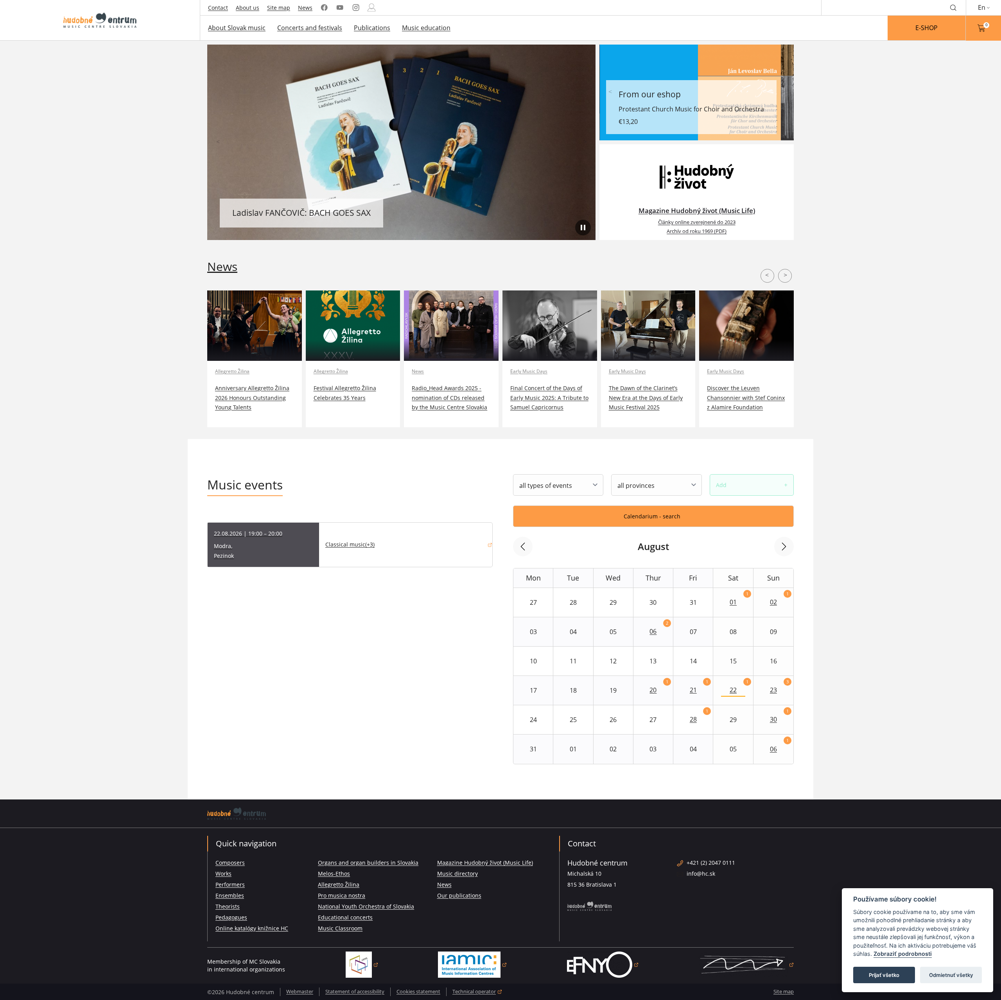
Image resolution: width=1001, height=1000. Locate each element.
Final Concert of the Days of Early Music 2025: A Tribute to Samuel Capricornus (549, 397)
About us (247, 7)
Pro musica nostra (341, 895)
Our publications (459, 895)
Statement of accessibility (354, 991)
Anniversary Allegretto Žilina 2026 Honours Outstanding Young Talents (252, 397)
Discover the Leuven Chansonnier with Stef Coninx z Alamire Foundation (746, 397)
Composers (230, 862)
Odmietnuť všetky (951, 975)
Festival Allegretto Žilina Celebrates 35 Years (345, 392)
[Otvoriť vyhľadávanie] (953, 7)
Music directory (457, 873)
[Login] (371, 7)
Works (223, 873)
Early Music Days (528, 371)
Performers (230, 884)
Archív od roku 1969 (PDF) (697, 231)
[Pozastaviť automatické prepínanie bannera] (583, 227)
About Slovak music (236, 27)
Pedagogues (231, 917)
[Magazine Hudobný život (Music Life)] (696, 176)
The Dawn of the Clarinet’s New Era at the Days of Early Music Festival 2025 (646, 397)
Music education (426, 27)
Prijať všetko (884, 975)
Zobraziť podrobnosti (903, 954)
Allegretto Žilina (232, 371)
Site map (278, 7)
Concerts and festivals (309, 27)
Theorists (227, 906)
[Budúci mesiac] (784, 546)
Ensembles (229, 895)
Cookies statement (418, 991)
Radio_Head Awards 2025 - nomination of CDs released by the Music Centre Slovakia (449, 397)
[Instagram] (356, 7)
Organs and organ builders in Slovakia (368, 862)
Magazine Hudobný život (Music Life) (697, 210)
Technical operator (477, 992)
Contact (218, 7)
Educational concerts (345, 917)
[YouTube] (340, 7)
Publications (372, 27)
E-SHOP (926, 27)
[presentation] (218, 142)
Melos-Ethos (334, 873)
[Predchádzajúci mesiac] (523, 546)
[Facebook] (324, 7)
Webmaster (299, 991)
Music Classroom (340, 928)
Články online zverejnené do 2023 (697, 222)
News (305, 7)
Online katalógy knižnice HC (251, 928)
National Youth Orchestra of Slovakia (366, 906)
